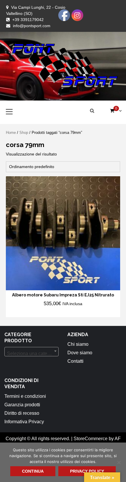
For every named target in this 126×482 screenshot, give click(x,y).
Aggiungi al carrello (43, 312)
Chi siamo (77, 344)
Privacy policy (87, 471)
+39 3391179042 (28, 19)
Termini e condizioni (25, 396)
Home (11, 132)
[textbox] (31, 353)
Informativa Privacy (24, 421)
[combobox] (31, 351)
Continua (33, 471)
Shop (23, 132)
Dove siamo (79, 352)
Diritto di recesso (21, 413)
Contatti (75, 361)
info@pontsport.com (31, 25)
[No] (119, 462)
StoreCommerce (91, 438)
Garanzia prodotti (22, 404)
